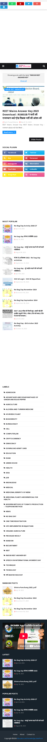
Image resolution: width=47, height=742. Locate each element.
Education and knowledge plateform (30, 738)
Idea (8, 473)
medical (9, 487)
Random (9, 541)
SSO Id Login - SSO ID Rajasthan (27, 279)
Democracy (11, 443)
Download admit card (16, 448)
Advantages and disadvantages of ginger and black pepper (21, 398)
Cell (8, 429)
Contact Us (31, 734)
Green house (11, 463)
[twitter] (34, 152)
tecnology (11, 570)
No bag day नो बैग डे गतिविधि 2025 (25, 236)
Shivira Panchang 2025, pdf (25, 587)
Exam (8, 458)
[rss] (13, 158)
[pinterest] (34, 158)
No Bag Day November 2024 (25, 289)
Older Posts (36, 139)
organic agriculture (15, 531)
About (22, 734)
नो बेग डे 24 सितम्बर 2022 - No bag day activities (27, 259)
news (8, 511)
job (7, 477)
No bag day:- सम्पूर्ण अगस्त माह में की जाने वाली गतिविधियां (29, 248)
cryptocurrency (13, 438)
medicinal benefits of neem (18, 492)
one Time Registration (16, 521)
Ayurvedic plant (13, 414)
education (11, 453)
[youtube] (13, 169)
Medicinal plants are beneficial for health (21, 498)
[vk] (34, 163)
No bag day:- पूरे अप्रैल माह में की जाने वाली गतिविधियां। (28, 269)
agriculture (11, 404)
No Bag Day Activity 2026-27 (25, 226)
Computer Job (12, 434)
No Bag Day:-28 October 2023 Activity (26, 324)
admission (10, 392)
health (9, 468)
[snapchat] (13, 175)
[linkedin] (34, 169)
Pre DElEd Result (13, 536)
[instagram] (13, 163)
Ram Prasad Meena (11, 122)
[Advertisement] (23, 36)
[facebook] (13, 152)
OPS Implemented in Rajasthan (19, 526)
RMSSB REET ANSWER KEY (16, 555)
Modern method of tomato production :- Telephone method (23, 505)
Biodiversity (11, 419)
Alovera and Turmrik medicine (19, 409)
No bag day (11, 516)
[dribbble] (34, 175)
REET (8, 550)
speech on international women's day (23, 560)
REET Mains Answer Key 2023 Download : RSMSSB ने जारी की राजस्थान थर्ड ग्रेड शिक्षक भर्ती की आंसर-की (22, 114)
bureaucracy (12, 424)
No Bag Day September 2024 (25, 300)
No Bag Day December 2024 (25, 598)
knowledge (11, 482)
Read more (8, 132)
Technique (10, 565)
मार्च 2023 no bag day (14, 575)
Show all (23, 81)
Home (15, 734)
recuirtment (11, 545)
